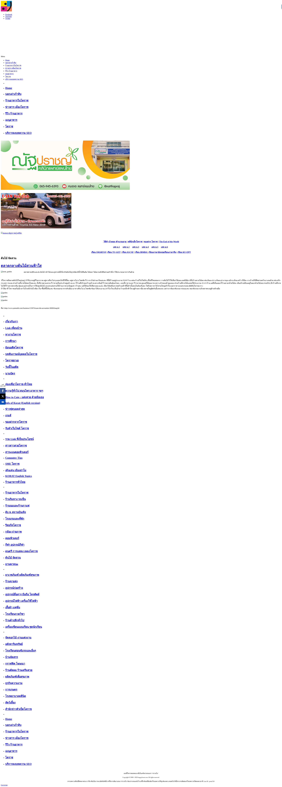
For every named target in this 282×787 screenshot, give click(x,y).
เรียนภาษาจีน (170, 252)
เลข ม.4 (145, 247)
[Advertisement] (141, 36)
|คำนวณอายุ (120, 241)
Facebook (8, 14)
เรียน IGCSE (128, 252)
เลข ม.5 (154, 247)
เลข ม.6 (164, 247)
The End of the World (169, 241)
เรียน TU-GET (114, 252)
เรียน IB (138, 252)
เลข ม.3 (135, 247)
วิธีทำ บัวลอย (109, 241)
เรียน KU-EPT (184, 252)
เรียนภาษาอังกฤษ (156, 252)
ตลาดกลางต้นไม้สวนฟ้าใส (21, 266)
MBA (145, 252)
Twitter (7, 18)
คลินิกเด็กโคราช (135, 241)
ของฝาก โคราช (151, 241)
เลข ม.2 (126, 247)
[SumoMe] (3, 402)
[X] (3, 396)
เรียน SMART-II (98, 252)
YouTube (8, 16)
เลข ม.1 (116, 247)
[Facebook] (3, 391)
